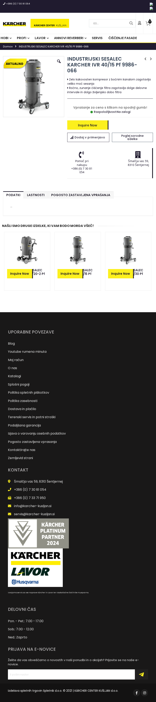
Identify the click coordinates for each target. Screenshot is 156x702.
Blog (11, 343)
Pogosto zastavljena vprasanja (32, 441)
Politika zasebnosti (22, 401)
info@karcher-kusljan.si (32, 506)
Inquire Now (87, 125)
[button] (59, 64)
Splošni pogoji (18, 384)
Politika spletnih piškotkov (28, 392)
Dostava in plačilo (22, 409)
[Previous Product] (145, 59)
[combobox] (112, 23)
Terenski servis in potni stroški (31, 417)
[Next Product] (150, 59)
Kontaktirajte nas (21, 450)
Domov (8, 46)
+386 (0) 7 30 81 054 (18, 3)
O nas (12, 368)
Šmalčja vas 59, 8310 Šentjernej (38, 481)
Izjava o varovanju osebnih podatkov (37, 433)
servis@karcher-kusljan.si (34, 514)
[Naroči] (141, 674)
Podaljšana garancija (24, 425)
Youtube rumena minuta (27, 351)
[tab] (13, 194)
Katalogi (14, 376)
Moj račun (16, 360)
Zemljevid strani (20, 458)
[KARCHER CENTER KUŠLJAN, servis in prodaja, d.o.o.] (36, 23)
